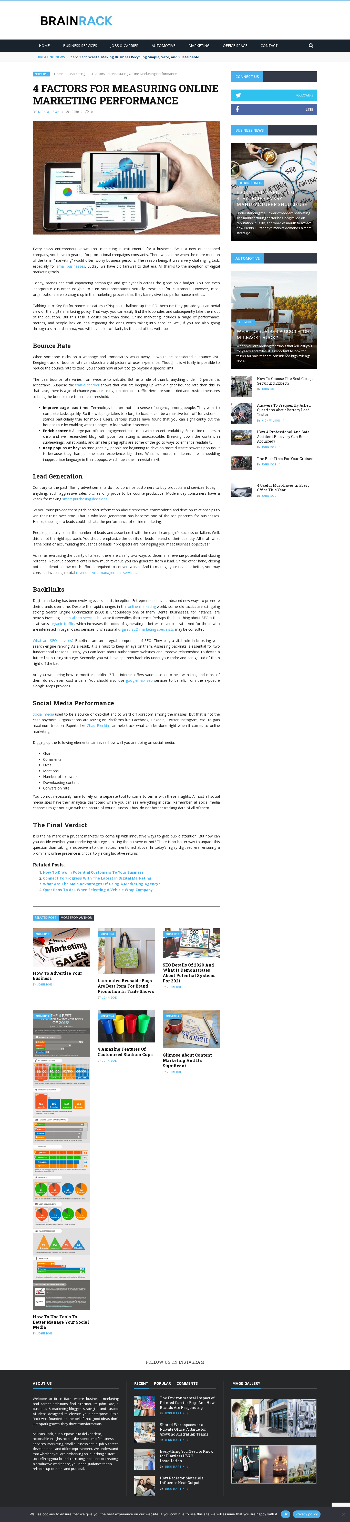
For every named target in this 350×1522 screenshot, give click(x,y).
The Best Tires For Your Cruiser (285, 458)
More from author (76, 917)
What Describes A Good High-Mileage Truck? (273, 334)
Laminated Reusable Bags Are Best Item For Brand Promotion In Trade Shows (126, 986)
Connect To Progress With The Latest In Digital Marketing (97, 878)
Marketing (199, 45)
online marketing (142, 606)
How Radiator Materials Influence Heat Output (181, 1480)
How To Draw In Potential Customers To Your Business (93, 872)
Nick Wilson (49, 112)
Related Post (46, 917)
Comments (187, 1383)
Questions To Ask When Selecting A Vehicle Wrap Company (98, 889)
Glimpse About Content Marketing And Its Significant (187, 1060)
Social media (43, 714)
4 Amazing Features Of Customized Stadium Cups (125, 1051)
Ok (285, 1514)
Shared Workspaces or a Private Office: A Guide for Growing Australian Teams (184, 1429)
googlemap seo (139, 680)
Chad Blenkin (98, 725)
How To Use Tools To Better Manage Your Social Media (61, 1322)
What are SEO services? (53, 640)
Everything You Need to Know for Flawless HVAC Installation (186, 1456)
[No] (343, 1514)
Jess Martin (174, 1413)
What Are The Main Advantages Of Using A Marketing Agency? (101, 883)
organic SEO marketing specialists (146, 629)
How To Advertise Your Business (57, 975)
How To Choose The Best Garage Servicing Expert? (285, 381)
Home (44, 45)
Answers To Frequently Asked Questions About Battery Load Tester (284, 410)
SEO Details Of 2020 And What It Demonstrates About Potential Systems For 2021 (189, 972)
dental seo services (80, 617)
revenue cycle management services (106, 572)
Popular (162, 1383)
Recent (141, 1383)
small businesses (71, 266)
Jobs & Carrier (124, 45)
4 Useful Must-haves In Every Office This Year (283, 487)
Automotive (163, 45)
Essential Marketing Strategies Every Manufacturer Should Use (271, 198)
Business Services (80, 45)
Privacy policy (306, 1514)
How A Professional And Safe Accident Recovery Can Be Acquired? (283, 437)
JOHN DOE (44, 984)
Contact (269, 45)
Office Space (235, 45)
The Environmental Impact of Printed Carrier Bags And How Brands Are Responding (187, 1403)
